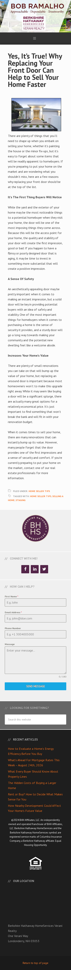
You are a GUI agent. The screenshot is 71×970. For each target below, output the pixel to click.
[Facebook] (25, 569)
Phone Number (13, 628)
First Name (11, 596)
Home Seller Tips (39, 491)
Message (10, 644)
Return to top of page (35, 963)
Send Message (35, 686)
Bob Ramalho (35, 16)
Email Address (13, 612)
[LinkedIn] (35, 569)
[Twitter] (44, 569)
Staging (20, 500)
